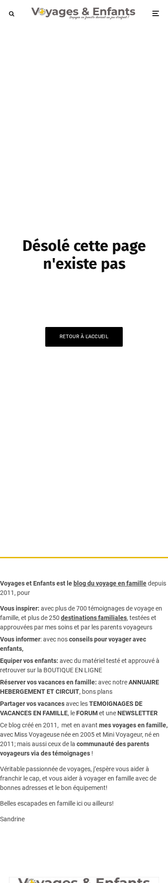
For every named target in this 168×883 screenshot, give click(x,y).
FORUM (87, 713)
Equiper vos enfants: (29, 660)
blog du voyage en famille (109, 583)
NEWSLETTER (137, 713)
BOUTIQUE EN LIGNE (72, 670)
